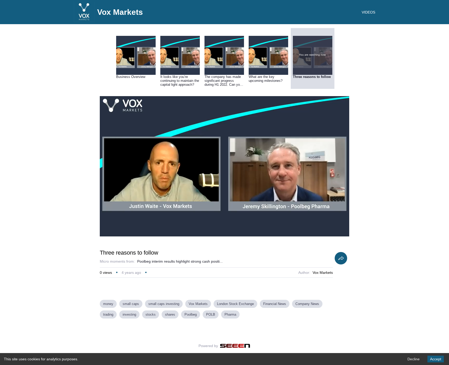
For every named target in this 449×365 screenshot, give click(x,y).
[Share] (341, 258)
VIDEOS (368, 12)
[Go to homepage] (84, 21)
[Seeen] (235, 345)
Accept (435, 359)
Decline (413, 359)
